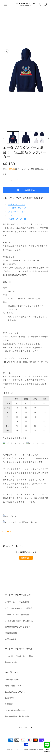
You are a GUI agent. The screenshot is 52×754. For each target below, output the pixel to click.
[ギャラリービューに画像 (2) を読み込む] (26, 137)
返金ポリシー (11, 697)
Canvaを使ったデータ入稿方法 (19, 620)
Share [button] (8, 531)
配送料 (12, 169)
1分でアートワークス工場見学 (18, 608)
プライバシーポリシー (15, 710)
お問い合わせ (11, 639)
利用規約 (9, 704)
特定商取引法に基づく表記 (17, 716)
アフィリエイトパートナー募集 (19, 656)
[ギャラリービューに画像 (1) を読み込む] (13, 137)
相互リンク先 (11, 662)
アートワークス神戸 (21, 749)
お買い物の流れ (12, 679)
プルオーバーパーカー (18, 218)
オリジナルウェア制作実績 (17, 614)
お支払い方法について (15, 691)
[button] (6, 4)
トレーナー (13, 215)
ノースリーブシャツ (17, 208)
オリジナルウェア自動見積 (17, 602)
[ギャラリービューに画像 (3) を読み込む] (39, 137)
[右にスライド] (48, 138)
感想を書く (26, 557)
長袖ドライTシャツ (16, 211)
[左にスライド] (3, 138)
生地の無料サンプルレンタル (18, 626)
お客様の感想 (11, 633)
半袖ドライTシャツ (16, 204)
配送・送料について (14, 685)
